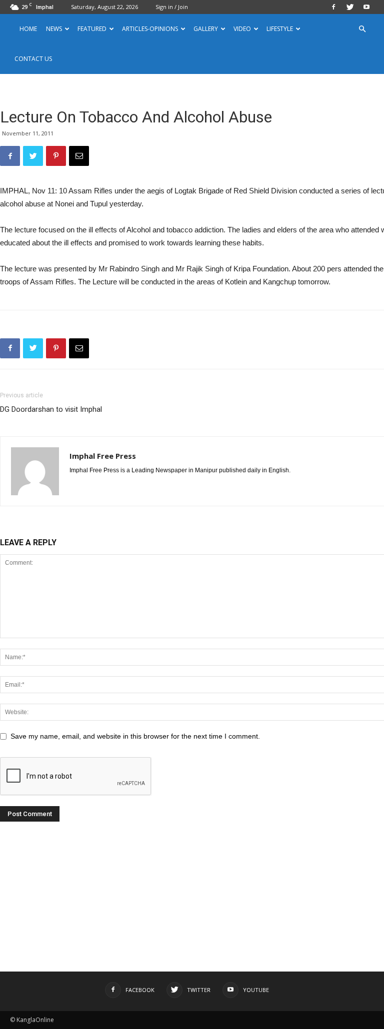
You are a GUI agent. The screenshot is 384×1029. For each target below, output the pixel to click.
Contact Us (33, 58)
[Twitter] (350, 7)
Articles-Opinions (150, 28)
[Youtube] (366, 7)
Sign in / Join (172, 6)
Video (242, 28)
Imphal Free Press (103, 456)
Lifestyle (279, 28)
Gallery (206, 28)
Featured (92, 28)
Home (28, 28)
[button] (362, 29)
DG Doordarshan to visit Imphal (51, 409)
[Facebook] (333, 7)
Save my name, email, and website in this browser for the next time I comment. (135, 736)
